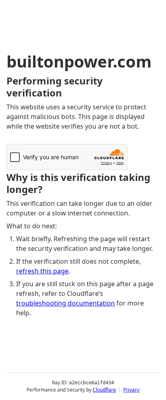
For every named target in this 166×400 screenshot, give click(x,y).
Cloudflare (104, 389)
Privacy (131, 389)
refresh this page (42, 271)
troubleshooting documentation (65, 303)
